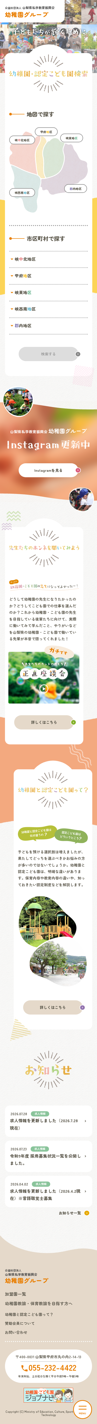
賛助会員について (20, 1323)
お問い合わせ (16, 1332)
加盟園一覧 (15, 1294)
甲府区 (46, 132)
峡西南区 (22, 192)
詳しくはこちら (44, 722)
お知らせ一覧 (70, 1212)
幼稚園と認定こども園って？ (29, 1314)
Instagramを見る (48, 470)
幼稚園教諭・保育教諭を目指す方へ (39, 1303)
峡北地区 (22, 140)
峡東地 (72, 138)
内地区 (76, 188)
